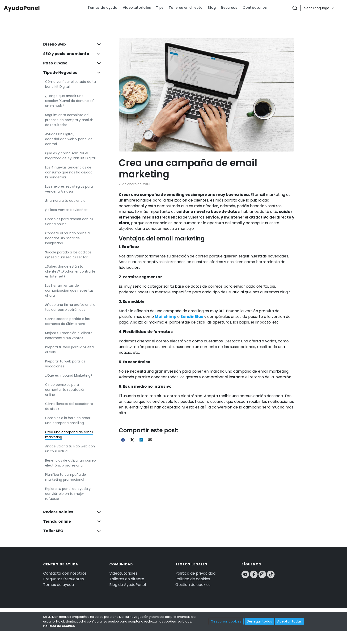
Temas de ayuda (102, 7)
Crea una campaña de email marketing (69, 434)
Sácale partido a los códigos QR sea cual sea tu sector (68, 255)
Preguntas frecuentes (63, 579)
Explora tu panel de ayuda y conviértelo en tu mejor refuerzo (68, 493)
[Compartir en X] (132, 440)
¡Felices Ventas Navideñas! (66, 209)
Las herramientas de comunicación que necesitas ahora (69, 290)
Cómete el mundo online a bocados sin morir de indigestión (67, 238)
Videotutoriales (137, 7)
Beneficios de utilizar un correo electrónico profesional (70, 463)
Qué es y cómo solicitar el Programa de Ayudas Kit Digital (70, 155)
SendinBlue (192, 316)
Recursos (229, 7)
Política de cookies (192, 579)
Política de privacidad (195, 573)
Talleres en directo (186, 7)
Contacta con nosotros (65, 573)
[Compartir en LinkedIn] (141, 440)
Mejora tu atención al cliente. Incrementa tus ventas (69, 335)
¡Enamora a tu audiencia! (65, 200)
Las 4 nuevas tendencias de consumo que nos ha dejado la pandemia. (69, 172)
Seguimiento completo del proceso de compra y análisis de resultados (69, 120)
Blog (212, 7)
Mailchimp (165, 316)
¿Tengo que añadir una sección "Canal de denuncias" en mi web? (69, 100)
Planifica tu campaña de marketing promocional (65, 477)
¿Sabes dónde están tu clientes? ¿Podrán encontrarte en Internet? (70, 271)
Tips (160, 7)
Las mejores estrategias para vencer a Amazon (69, 189)
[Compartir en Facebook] (123, 440)
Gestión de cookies (193, 584)
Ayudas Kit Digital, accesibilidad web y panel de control (69, 139)
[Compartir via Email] (150, 440)
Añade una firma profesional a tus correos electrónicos (70, 307)
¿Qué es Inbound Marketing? (68, 375)
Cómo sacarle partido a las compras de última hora (67, 321)
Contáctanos (255, 7)
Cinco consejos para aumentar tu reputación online (65, 389)
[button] (295, 8)
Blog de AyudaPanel (127, 584)
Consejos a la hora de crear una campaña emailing (67, 420)
